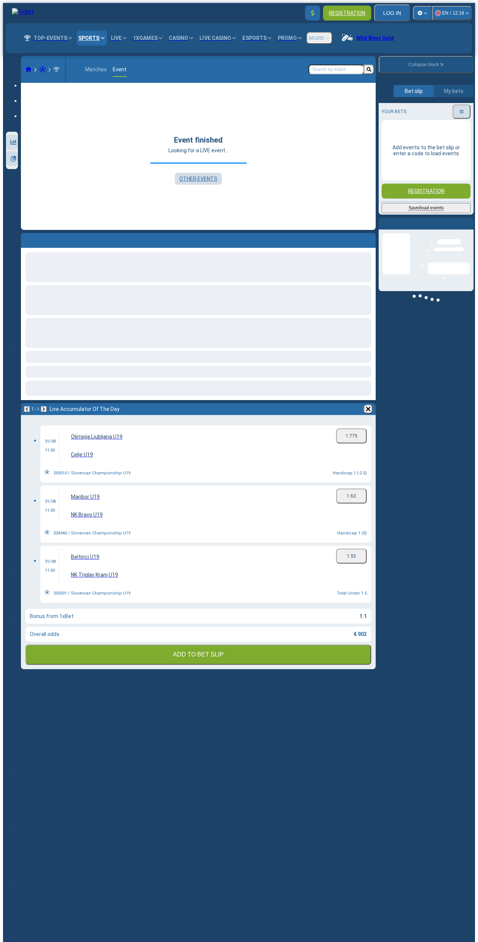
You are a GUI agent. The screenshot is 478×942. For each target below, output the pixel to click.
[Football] (42, 69)
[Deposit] (312, 13)
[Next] (44, 409)
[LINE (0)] (28, 69)
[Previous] (27, 409)
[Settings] (422, 13)
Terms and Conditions (429, 176)
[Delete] (368, 409)
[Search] (369, 69)
